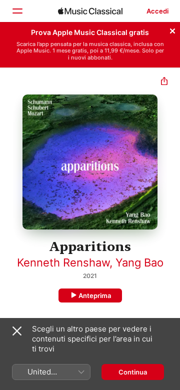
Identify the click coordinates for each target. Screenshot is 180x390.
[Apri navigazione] (17, 11)
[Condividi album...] (164, 82)
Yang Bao (140, 262)
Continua (132, 372)
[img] (90, 11)
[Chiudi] (172, 29)
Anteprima (94, 296)
